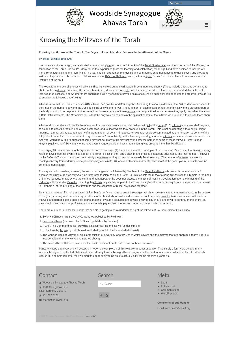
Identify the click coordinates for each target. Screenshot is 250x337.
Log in (164, 282)
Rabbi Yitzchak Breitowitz (57, 58)
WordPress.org (169, 293)
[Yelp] (106, 295)
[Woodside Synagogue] (125, 17)
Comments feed (170, 290)
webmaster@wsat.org (178, 308)
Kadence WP (90, 316)
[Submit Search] (171, 3)
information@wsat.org (55, 300)
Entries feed (168, 286)
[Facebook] (101, 295)
